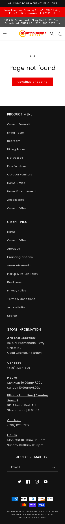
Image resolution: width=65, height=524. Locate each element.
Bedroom (13, 141)
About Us (13, 248)
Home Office (16, 183)
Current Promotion (20, 124)
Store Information (19, 265)
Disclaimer (14, 282)
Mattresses (15, 158)
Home (11, 232)
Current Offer (16, 208)
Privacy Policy (16, 290)
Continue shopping (32, 82)
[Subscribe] (53, 467)
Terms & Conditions (21, 299)
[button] (5, 34)
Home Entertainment (21, 191)
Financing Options (20, 257)
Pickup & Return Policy (22, 274)
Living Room (15, 132)
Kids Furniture (16, 166)
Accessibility (16, 307)
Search (12, 316)
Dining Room (16, 149)
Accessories (15, 200)
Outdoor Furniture (19, 174)
